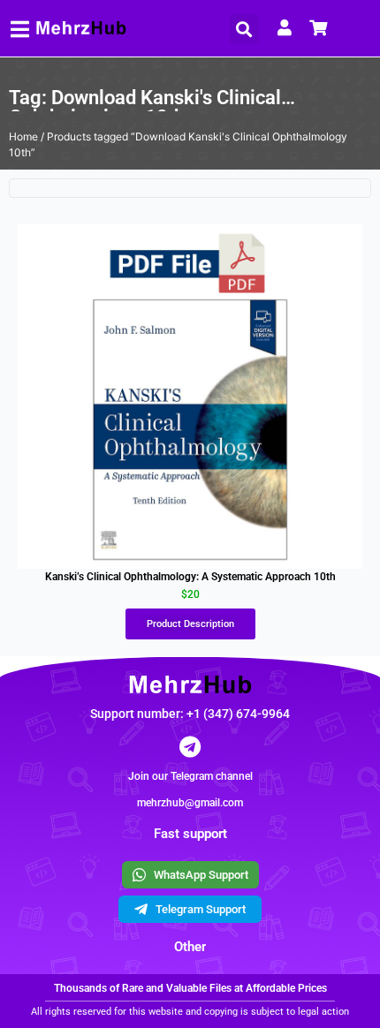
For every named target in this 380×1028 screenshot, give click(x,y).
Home (23, 136)
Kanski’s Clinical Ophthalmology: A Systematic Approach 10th (190, 577)
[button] (244, 28)
